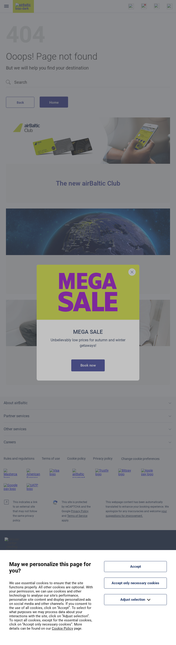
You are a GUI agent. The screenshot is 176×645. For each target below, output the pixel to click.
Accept (135, 566)
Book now (88, 365)
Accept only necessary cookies (135, 583)
